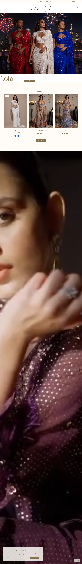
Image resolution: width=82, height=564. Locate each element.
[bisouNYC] (41, 8)
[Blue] (19, 136)
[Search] (74, 8)
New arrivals (41, 91)
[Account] (71, 8)
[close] (41, 549)
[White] (12, 136)
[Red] (15, 136)
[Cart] (77, 8)
